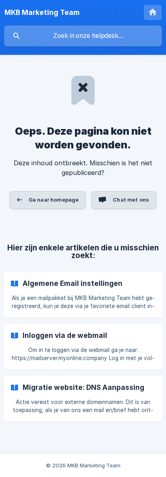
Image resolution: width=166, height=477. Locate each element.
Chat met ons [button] (131, 199)
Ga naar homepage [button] (54, 199)
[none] (41, 12)
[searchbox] (83, 35)
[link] (83, 294)
